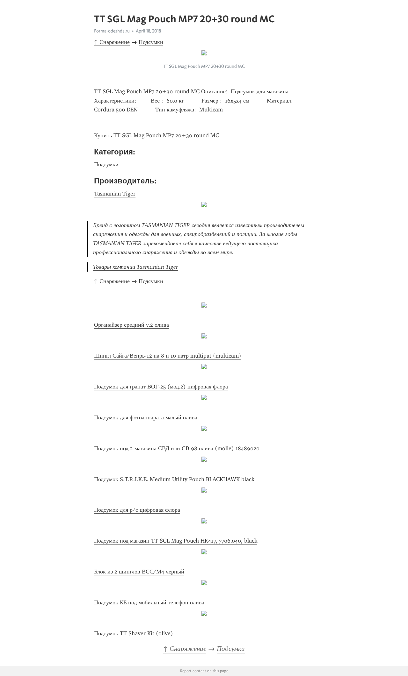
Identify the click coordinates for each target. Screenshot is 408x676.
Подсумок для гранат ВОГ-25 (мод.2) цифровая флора (161, 386)
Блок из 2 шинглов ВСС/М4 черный (139, 571)
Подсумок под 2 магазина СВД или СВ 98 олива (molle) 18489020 (176, 448)
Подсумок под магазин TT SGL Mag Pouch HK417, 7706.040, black (175, 540)
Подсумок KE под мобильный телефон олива (149, 602)
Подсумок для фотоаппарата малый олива (146, 417)
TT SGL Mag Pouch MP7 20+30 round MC (147, 91)
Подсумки (151, 42)
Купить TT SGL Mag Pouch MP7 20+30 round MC (156, 135)
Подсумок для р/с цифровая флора (137, 509)
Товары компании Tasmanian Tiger (135, 266)
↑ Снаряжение (112, 42)
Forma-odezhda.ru (112, 31)
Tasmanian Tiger (114, 193)
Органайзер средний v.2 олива (131, 324)
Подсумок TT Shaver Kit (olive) (133, 633)
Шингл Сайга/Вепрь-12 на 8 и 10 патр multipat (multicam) (167, 355)
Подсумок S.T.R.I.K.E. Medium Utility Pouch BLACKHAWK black (174, 479)
